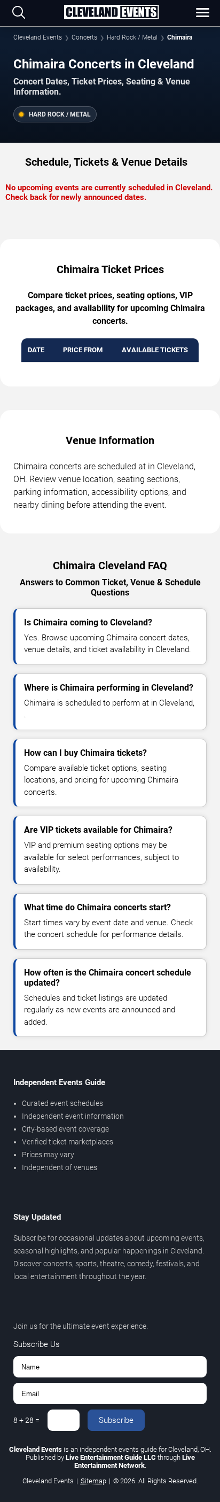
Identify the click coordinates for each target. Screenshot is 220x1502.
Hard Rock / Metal (132, 37)
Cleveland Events (37, 37)
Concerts (84, 37)
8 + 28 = (26, 1420)
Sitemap (93, 1481)
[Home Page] (111, 12)
